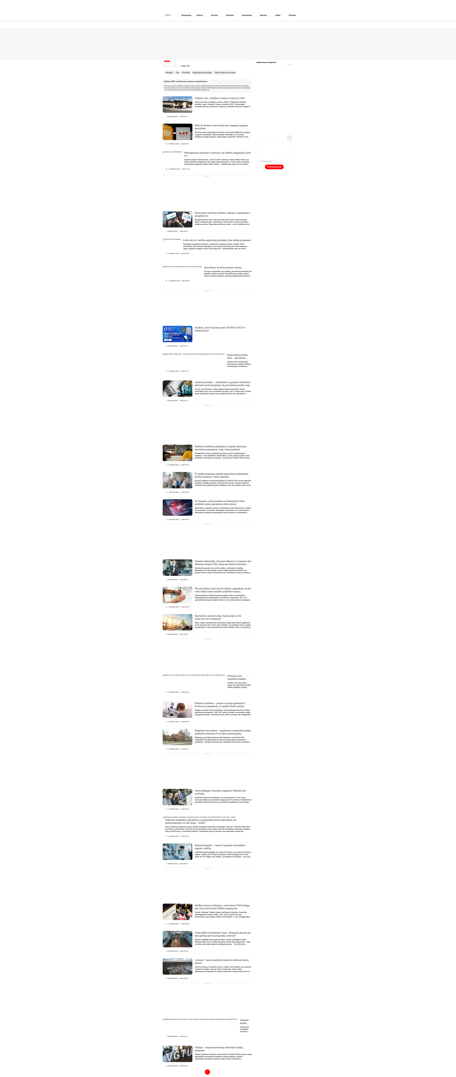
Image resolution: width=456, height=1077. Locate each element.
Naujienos (167, 66)
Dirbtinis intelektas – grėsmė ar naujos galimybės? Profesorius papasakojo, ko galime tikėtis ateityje (220, 705)
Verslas (214, 15)
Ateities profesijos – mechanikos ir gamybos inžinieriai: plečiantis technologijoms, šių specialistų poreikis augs (223, 384)
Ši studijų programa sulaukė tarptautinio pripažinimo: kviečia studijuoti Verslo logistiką (222, 475)
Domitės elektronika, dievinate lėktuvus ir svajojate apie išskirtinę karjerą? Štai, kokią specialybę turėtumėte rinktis (223, 564)
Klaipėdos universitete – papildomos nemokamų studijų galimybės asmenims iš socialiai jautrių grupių (223, 732)
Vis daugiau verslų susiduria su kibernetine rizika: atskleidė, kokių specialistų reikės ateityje (220, 502)
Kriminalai (186, 72)
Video (277, 15)
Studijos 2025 (172, 116)
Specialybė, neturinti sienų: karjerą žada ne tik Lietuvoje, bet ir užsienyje (218, 617)
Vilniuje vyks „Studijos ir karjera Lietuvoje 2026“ (220, 98)
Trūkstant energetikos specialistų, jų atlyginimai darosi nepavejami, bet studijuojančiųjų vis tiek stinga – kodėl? (201, 821)
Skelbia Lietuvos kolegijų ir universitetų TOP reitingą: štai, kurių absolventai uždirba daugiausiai (222, 907)
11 (166, 280)
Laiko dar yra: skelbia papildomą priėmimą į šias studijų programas (217, 240)
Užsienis (230, 15)
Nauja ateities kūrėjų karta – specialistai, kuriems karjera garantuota (237, 359)
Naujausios (186, 15)
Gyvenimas (247, 15)
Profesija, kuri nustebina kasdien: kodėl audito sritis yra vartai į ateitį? (238, 680)
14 (166, 169)
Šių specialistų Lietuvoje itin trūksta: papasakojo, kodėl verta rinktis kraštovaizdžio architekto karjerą (223, 590)
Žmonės (292, 15)
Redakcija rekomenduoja (202, 72)
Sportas (263, 15)
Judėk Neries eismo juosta (225, 72)
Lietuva (199, 15)
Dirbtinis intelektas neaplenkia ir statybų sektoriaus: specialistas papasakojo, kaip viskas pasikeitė (221, 448)
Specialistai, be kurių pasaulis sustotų (223, 267)
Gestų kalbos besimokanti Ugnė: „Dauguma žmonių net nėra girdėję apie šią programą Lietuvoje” (223, 934)
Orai (177, 72)
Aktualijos (169, 72)
